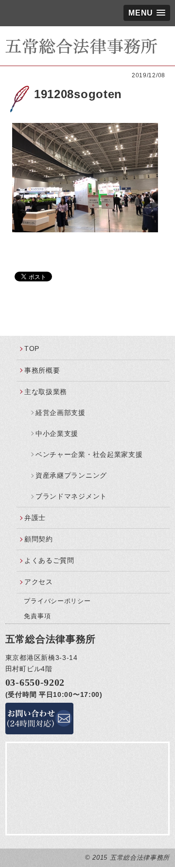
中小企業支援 (56, 433)
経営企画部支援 (60, 412)
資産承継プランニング (71, 475)
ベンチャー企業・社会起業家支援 (89, 454)
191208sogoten (78, 94)
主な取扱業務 (45, 392)
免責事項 (37, 616)
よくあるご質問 (49, 560)
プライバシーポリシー (57, 601)
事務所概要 (42, 370)
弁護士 (35, 517)
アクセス (38, 582)
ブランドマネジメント (71, 496)
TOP (31, 348)
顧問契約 (38, 539)
